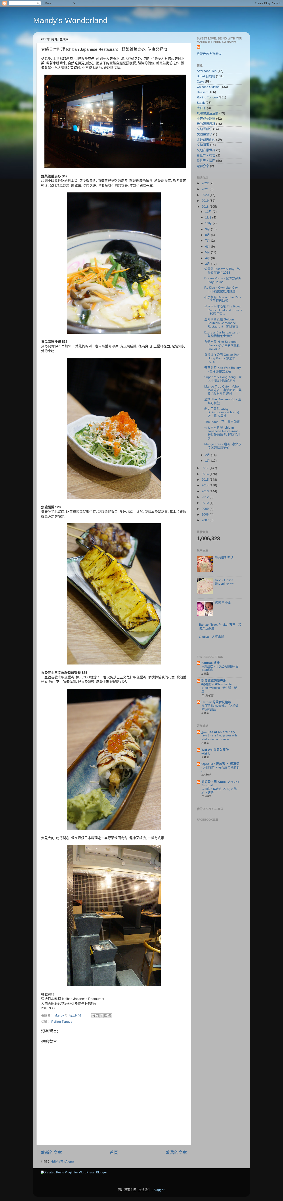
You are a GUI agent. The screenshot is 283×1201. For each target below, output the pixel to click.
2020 (206, 195)
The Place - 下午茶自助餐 (222, 422)
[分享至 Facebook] (105, 1015)
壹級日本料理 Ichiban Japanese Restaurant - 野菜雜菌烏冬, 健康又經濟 (222, 433)
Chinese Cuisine (208, 86)
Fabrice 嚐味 (210, 663)
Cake (200, 81)
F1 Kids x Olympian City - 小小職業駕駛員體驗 (222, 289)
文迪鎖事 (203, 145)
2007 (206, 520)
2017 (206, 468)
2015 (206, 479)
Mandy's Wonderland (70, 20)
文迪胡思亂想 (206, 139)
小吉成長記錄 (206, 118)
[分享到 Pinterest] (110, 1015)
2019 (206, 200)
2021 (206, 189)
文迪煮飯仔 (204, 129)
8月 (208, 235)
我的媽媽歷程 (206, 124)
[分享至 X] (101, 1015)
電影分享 (203, 166)
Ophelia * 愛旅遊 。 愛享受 (220, 764)
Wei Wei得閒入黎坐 (215, 749)
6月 (208, 246)
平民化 (205, 753)
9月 (208, 229)
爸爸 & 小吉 (223, 602)
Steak (201, 102)
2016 (206, 474)
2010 (206, 502)
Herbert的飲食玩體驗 (216, 702)
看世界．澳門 (206, 160)
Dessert (202, 92)
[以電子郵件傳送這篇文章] (93, 1015)
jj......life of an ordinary (218, 732)
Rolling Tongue (61, 1021)
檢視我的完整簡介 (209, 54)
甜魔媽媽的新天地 (213, 680)
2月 (208, 455)
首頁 (114, 1152)
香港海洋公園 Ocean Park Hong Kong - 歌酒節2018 (222, 358)
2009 (206, 508)
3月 (208, 263)
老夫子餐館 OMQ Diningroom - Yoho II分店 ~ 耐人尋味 (221, 412)
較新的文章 (51, 1152)
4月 (208, 258)
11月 (208, 217)
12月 (209, 211)
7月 (208, 240)
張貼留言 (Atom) (62, 1161)
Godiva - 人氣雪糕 (211, 636)
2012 (206, 497)
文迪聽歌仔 (204, 134)
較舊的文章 (176, 1152)
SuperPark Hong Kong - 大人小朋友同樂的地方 (223, 378)
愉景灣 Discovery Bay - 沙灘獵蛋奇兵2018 (222, 270)
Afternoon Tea (207, 71)
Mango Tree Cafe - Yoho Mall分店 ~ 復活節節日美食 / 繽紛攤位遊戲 (223, 390)
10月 (209, 223)
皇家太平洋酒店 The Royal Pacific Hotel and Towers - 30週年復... (223, 310)
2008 (206, 514)
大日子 (201, 108)
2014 (206, 485)
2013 (206, 491)
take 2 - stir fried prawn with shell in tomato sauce (219, 737)
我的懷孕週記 (224, 557)
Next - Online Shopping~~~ (224, 581)
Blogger (159, 1190)
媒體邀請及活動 (207, 113)
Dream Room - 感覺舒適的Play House (222, 280)
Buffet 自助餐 (206, 76)
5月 (208, 252)
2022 (206, 183)
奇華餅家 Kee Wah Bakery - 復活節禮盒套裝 (222, 369)
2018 (206, 206)
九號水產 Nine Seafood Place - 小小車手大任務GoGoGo (222, 345)
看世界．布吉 (206, 155)
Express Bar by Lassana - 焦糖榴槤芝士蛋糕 (222, 334)
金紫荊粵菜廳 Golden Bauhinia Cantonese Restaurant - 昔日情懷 (221, 323)
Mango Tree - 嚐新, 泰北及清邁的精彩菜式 (222, 445)
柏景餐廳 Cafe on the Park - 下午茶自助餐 (222, 299)
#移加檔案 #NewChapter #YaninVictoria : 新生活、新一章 (220, 688)
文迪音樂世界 (206, 150)
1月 (208, 460)
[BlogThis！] (97, 1015)
